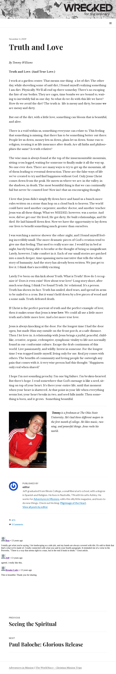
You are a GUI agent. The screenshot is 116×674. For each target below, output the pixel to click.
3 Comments (17, 524)
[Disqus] (58, 571)
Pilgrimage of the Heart (73, 503)
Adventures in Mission (21, 667)
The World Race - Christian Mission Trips (59, 667)
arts (13, 520)
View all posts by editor (35, 506)
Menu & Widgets (110, 26)
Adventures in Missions (46, 499)
